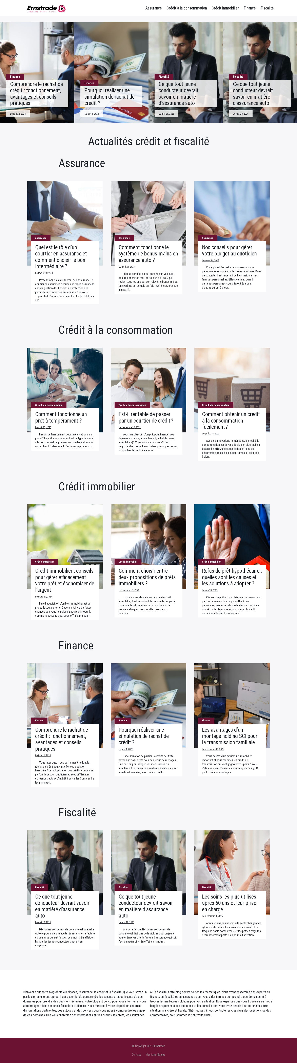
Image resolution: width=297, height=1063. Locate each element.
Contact (136, 1054)
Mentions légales (155, 1054)
